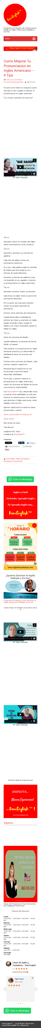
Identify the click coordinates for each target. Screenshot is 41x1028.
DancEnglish (12, 391)
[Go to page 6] (22, 1003)
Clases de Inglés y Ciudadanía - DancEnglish (24, 964)
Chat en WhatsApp (22, 479)
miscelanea (8, 461)
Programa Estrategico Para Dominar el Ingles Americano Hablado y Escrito (20, 601)
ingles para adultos (23, 459)
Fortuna (32, 82)
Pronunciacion (18, 461)
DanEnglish (18, 434)
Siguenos (8, 822)
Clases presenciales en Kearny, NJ (18, 414)
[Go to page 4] (18, 1003)
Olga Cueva (14, 979)
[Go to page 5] (20, 1003)
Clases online (9, 419)
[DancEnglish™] (15, 25)
